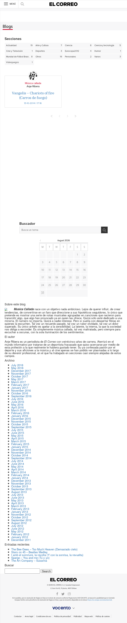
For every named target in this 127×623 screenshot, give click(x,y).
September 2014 (21, 458)
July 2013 (17, 495)
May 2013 (17, 500)
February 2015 (20, 444)
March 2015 (18, 441)
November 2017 (21, 373)
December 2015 (21, 418)
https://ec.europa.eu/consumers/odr (99, 600)
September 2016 (21, 396)
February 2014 (20, 475)
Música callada (33, 83)
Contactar (17, 616)
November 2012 (21, 514)
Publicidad (77, 616)
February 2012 (20, 534)
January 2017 (19, 387)
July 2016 (17, 399)
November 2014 (21, 452)
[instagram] (69, 593)
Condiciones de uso (43, 616)
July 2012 (17, 526)
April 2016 (17, 407)
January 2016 (19, 416)
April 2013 (17, 503)
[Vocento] (63, 608)
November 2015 (21, 421)
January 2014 (19, 478)
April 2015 (17, 438)
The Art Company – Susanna (29, 560)
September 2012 (21, 520)
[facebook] (57, 593)
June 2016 (17, 402)
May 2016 (17, 404)
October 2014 (19, 455)
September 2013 (21, 489)
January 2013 (19, 511)
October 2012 (19, 517)
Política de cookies (103, 616)
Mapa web (88, 616)
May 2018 (17, 368)
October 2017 (19, 376)
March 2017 (18, 382)
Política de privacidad (62, 616)
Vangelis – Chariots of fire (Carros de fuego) (33, 95)
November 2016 (21, 390)
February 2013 (20, 509)
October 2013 (19, 486)
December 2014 (21, 449)
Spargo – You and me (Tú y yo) (30, 558)
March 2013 (18, 506)
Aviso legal (29, 616)
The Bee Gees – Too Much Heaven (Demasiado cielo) (44, 549)
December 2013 (21, 480)
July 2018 (17, 365)
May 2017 (17, 379)
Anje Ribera (33, 86)
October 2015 (19, 424)
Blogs (8, 27)
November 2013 (21, 483)
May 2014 (17, 466)
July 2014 (17, 461)
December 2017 (21, 371)
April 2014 (17, 469)
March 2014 (18, 472)
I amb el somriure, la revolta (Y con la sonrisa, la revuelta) (47, 555)
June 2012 (17, 528)
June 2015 (17, 433)
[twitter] (63, 593)
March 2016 (18, 410)
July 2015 (17, 430)
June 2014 (17, 464)
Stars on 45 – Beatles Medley (29, 552)
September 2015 (21, 427)
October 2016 (19, 393)
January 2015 (19, 447)
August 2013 (19, 492)
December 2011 (21, 540)
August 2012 (19, 523)
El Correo (63, 580)
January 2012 (19, 537)
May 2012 (17, 531)
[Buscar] (104, 230)
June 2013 (17, 497)
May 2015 (17, 435)
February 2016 (20, 413)
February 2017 (20, 385)
